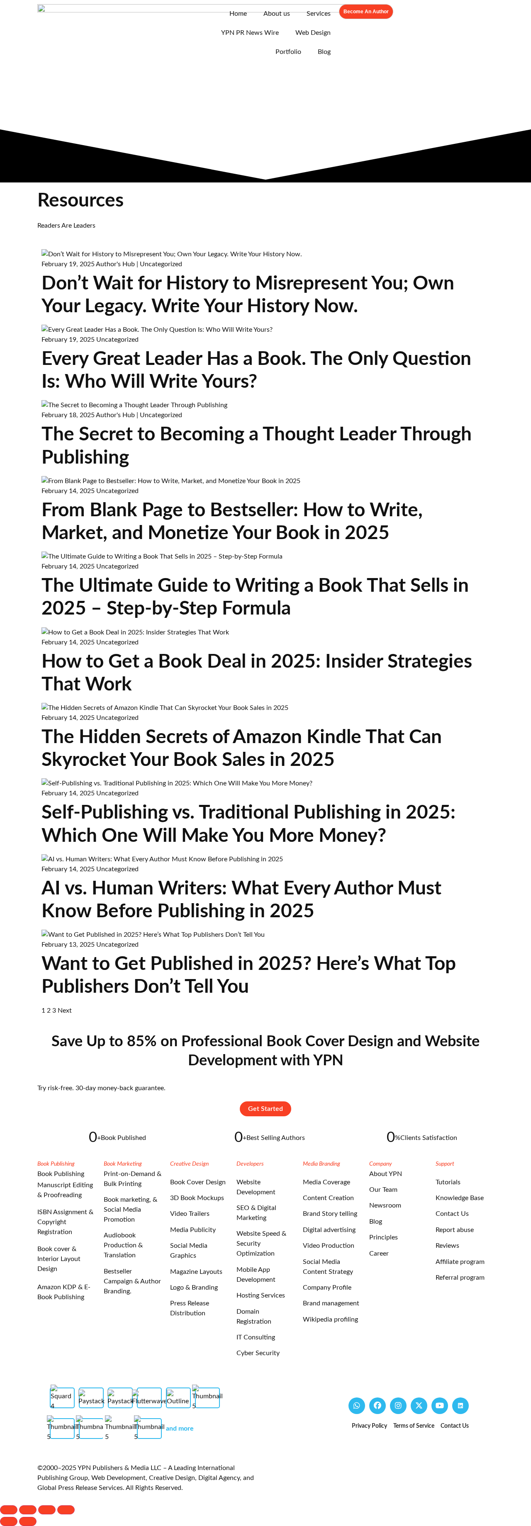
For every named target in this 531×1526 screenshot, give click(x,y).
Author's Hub (115, 264)
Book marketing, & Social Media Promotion (130, 1209)
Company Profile (327, 1287)
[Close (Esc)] (66, 1509)
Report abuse (455, 1230)
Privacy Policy (369, 1426)
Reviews (447, 1245)
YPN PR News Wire (250, 32)
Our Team (383, 1189)
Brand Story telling (330, 1213)
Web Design (313, 32)
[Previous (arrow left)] (8, 1521)
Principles (383, 1237)
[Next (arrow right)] (28, 1521)
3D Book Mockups (197, 1198)
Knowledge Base (460, 1198)
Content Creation (328, 1198)
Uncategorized (161, 264)
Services (319, 13)
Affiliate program (460, 1262)
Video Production (328, 1245)
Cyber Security (258, 1353)
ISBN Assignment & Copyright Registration (65, 1222)
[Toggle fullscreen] (28, 1509)
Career (379, 1253)
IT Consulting (255, 1337)
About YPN (385, 1174)
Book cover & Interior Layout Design (58, 1259)
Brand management (331, 1303)
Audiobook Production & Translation (123, 1245)
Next (65, 1010)
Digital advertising (329, 1230)
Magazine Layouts (196, 1271)
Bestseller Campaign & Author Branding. (132, 1281)
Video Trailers (189, 1213)
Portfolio (288, 52)
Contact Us (452, 1213)
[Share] (47, 1509)
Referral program (460, 1277)
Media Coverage (326, 1182)
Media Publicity (193, 1230)
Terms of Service (413, 1426)
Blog (324, 52)
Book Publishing (60, 1174)
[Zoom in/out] (8, 1509)
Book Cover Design (198, 1182)
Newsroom (385, 1205)
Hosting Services (260, 1295)
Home (238, 13)
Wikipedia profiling (330, 1319)
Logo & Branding (194, 1287)
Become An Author (366, 12)
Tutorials (448, 1182)
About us (276, 13)
